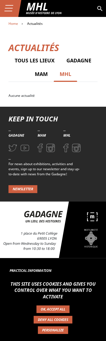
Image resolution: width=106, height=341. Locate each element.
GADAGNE (78, 60)
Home (13, 23)
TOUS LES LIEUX (35, 60)
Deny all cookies (53, 319)
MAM (41, 74)
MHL (65, 74)
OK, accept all (53, 309)
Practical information (30, 270)
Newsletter (23, 189)
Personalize (53, 330)
